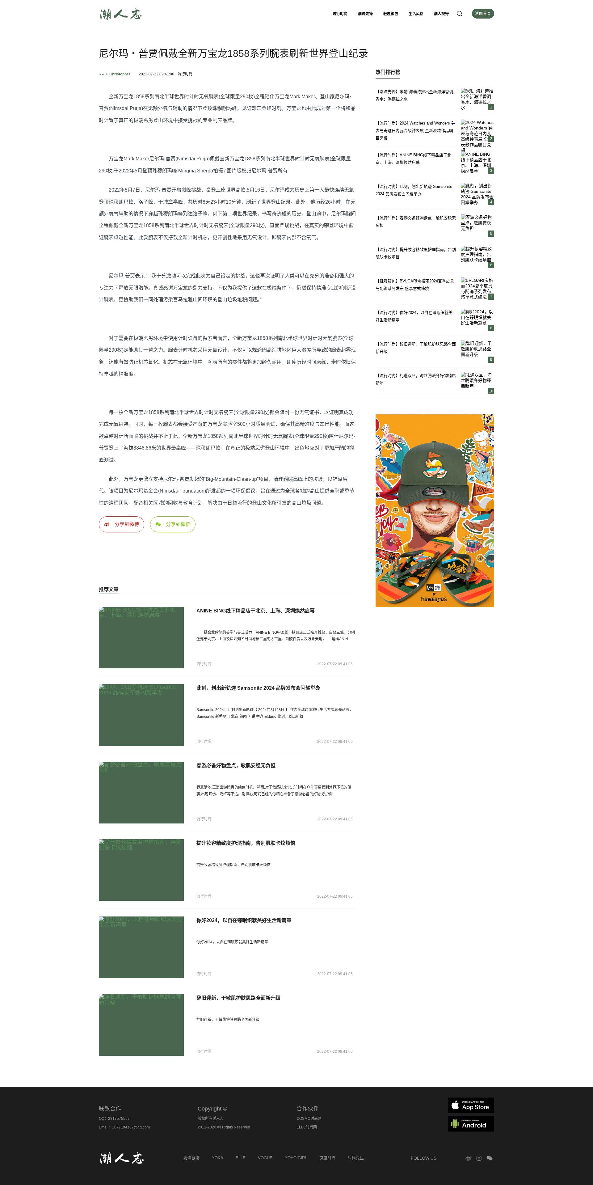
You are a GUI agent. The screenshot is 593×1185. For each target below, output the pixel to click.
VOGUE (265, 1158)
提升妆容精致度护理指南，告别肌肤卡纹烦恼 (245, 843)
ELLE (241, 1158)
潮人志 (136, 14)
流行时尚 (340, 14)
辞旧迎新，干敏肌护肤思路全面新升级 (238, 998)
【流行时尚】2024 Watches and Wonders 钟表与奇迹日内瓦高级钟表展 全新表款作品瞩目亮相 (415, 130)
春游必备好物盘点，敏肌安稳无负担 (235, 765)
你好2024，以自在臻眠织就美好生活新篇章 (244, 920)
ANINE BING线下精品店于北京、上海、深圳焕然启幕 (255, 610)
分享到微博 (127, 524)
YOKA (217, 1158)
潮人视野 (441, 14)
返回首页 (483, 13)
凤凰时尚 (327, 1158)
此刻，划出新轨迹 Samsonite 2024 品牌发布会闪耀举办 (258, 688)
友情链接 (191, 1158)
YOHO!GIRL (296, 1158)
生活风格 (416, 14)
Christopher (119, 74)
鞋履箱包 (390, 14)
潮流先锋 (365, 14)
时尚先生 (356, 1158)
